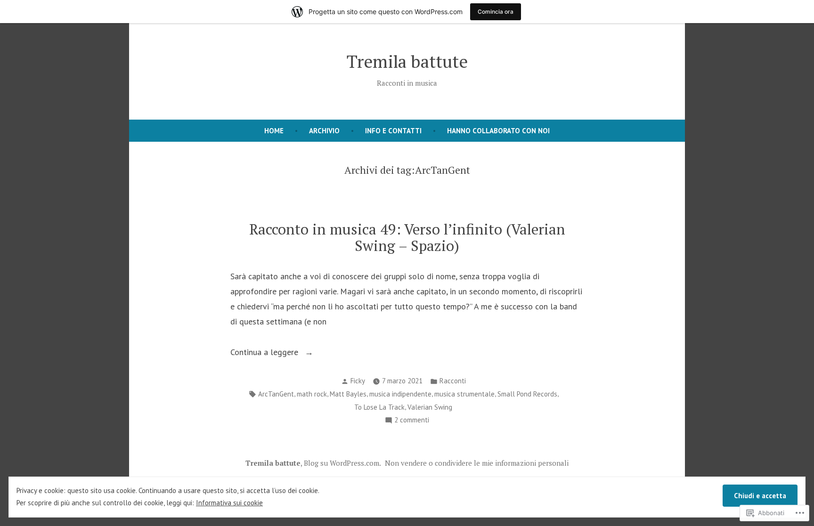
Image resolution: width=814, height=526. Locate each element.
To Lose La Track (379, 407)
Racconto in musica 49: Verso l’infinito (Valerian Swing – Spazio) (407, 237)
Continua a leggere (265, 353)
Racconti (453, 380)
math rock (312, 393)
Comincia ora (495, 11)
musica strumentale (464, 393)
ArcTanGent (276, 393)
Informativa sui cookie (229, 502)
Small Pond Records (527, 393)
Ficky (357, 380)
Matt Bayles (348, 393)
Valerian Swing (429, 407)
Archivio (324, 130)
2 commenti (411, 421)
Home (274, 130)
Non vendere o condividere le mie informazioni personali (477, 463)
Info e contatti (393, 130)
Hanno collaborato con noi (498, 130)
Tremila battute (407, 61)
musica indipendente (400, 393)
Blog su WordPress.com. (342, 463)
